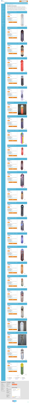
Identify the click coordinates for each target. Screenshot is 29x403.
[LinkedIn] (15, 401)
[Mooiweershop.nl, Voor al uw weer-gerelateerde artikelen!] (4, 0)
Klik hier (8, 16)
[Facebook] (13, 401)
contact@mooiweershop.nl (9, 389)
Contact (23, 379)
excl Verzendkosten (9, 14)
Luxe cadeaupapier (10, 20)
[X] (14, 401)
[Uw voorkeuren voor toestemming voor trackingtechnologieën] (28, 402)
